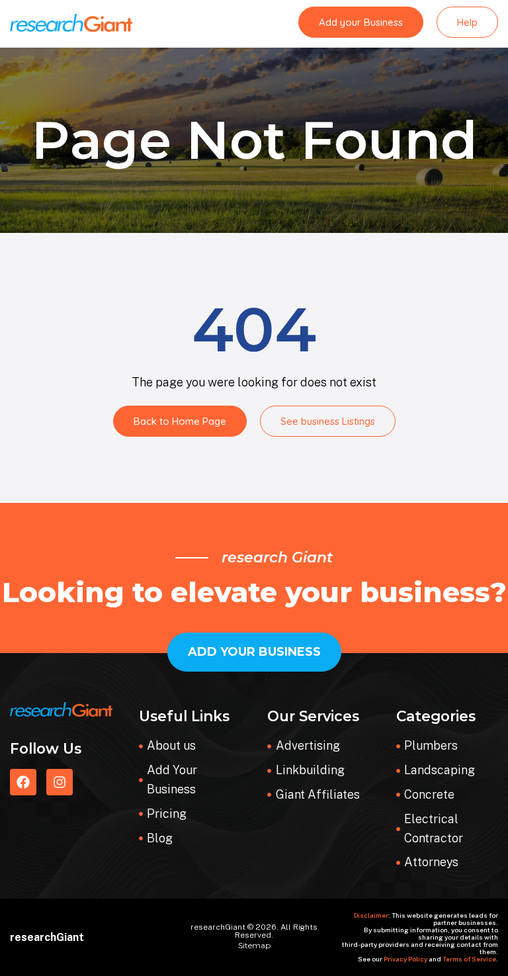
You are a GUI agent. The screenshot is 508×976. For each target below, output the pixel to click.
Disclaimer (371, 915)
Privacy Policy (405, 959)
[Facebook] (23, 782)
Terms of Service (469, 959)
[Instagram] (59, 782)
